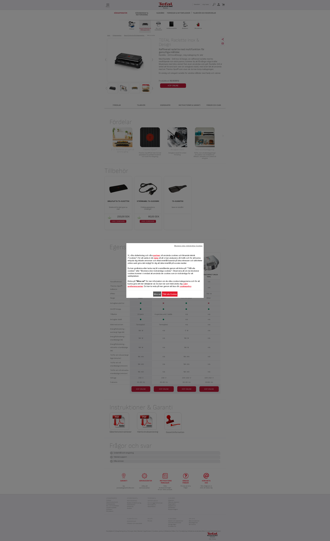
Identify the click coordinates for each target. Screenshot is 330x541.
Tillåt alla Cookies (170, 294)
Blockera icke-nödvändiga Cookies (188, 245)
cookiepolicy (185, 286)
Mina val (157, 294)
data (156, 258)
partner (156, 255)
